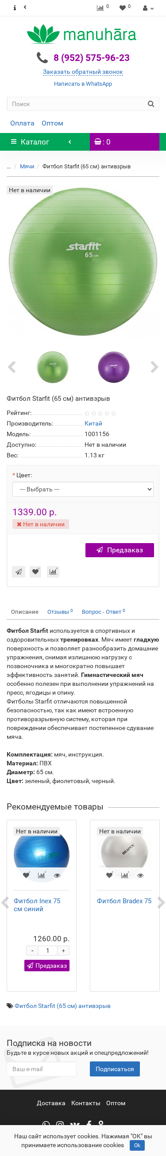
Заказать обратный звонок (83, 71)
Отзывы (60, 612)
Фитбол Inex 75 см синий (37, 905)
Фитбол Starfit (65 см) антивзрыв (63, 1005)
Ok (137, 1145)
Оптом (52, 123)
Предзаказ (125, 550)
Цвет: (24, 475)
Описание (25, 611)
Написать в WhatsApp (83, 83)
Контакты (85, 1103)
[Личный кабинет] (147, 8)
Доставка (51, 1103)
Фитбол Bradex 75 (124, 901)
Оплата (22, 123)
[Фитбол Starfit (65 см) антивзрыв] (52, 366)
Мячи (27, 166)
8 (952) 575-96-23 (92, 58)
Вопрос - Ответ (103, 612)
